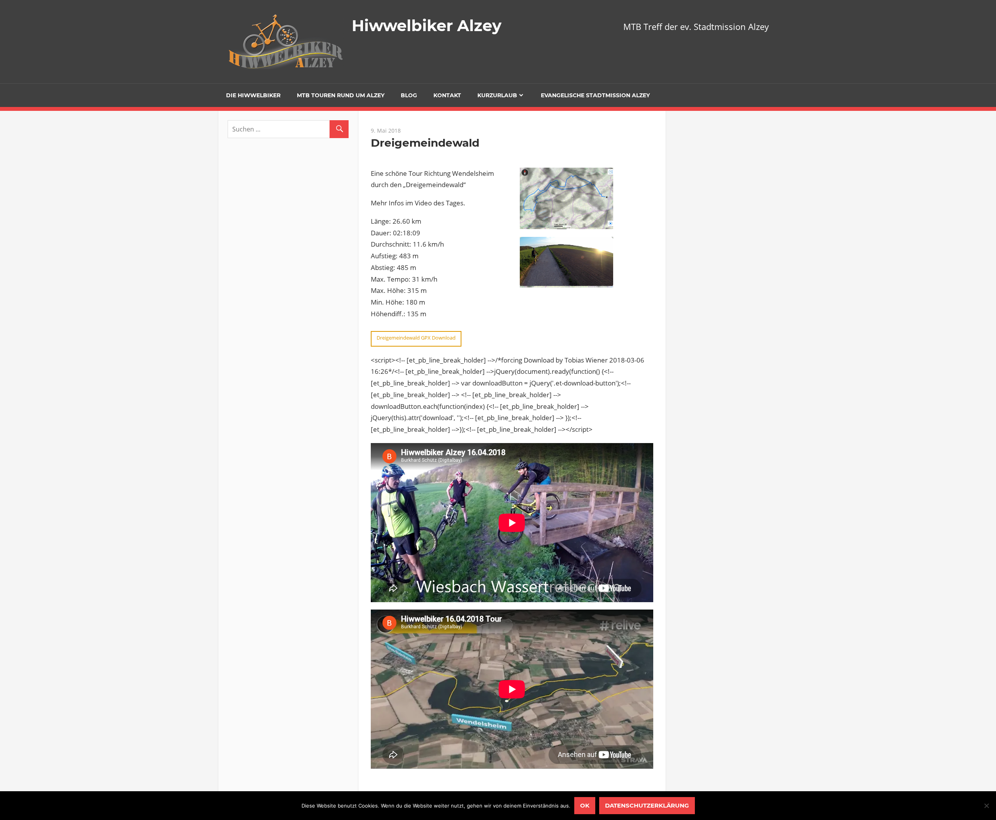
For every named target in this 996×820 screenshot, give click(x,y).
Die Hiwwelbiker (253, 95)
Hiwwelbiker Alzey (427, 25)
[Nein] (986, 805)
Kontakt (447, 95)
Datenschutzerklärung (647, 805)
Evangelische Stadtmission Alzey (595, 95)
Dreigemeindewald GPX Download (416, 337)
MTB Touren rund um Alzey (340, 95)
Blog (409, 95)
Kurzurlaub (497, 95)
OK (584, 805)
